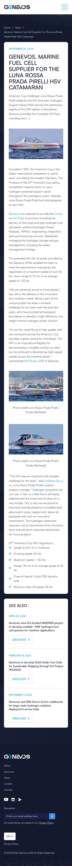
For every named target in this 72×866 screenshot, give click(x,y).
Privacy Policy (46, 822)
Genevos (14, 213)
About (7, 765)
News (18, 27)
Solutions (9, 771)
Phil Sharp (30, 361)
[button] (10, 836)
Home (7, 27)
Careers (8, 783)
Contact (8, 789)
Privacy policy (11, 843)
